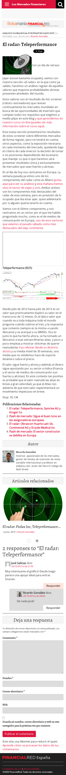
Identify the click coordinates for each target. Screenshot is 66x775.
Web (5, 705)
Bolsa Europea (29, 33)
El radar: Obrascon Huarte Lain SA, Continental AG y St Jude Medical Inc (32, 425)
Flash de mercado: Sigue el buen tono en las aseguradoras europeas (35, 418)
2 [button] (37, 540)
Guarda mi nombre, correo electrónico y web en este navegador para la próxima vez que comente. (31, 723)
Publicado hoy (45, 33)
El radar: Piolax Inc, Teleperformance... (31, 526)
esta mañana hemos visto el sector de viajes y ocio (33, 186)
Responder (53, 586)
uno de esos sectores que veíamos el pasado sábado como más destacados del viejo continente (33, 224)
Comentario (10, 638)
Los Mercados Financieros (29, 4)
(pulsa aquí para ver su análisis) (32, 182)
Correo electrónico (14, 691)
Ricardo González (39, 36)
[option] (33, 511)
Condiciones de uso (12, 768)
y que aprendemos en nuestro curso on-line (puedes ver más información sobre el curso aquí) (33, 122)
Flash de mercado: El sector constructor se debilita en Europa (34, 433)
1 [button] (29, 540)
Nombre (8, 678)
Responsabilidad (31, 768)
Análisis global (12, 33)
